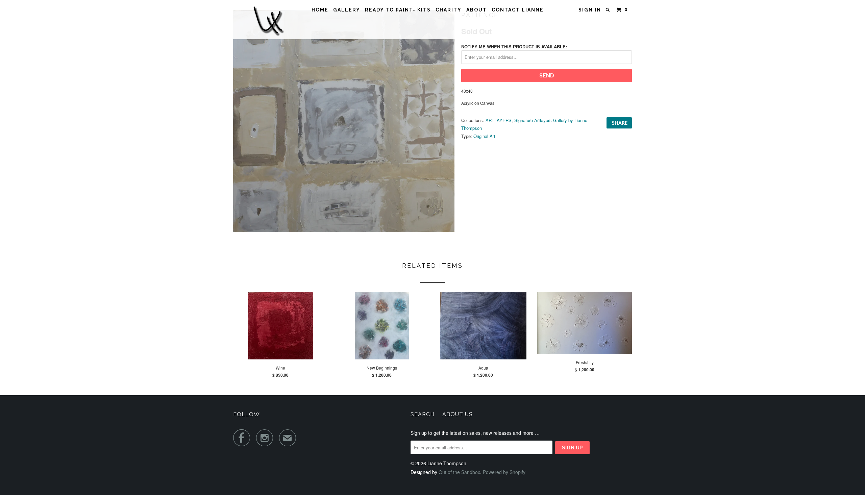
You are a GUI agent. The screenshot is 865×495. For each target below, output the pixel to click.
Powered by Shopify (504, 472)
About (476, 10)
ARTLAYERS (499, 120)
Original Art (484, 136)
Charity (449, 10)
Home (320, 10)
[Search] (608, 10)
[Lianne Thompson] (268, 20)
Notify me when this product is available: (514, 46)
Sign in (589, 10)
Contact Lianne (518, 10)
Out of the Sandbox (459, 472)
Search (423, 414)
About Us (457, 414)
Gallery (346, 10)
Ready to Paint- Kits (398, 10)
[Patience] (343, 121)
